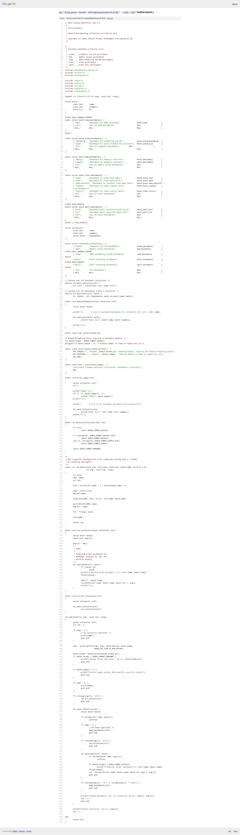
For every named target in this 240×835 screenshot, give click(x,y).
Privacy (22, 831)
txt (229, 831)
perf (133, 12)
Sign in (235, 4)
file (110, 18)
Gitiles (15, 831)
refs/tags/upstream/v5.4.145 (103, 12)
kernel (82, 12)
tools (126, 12)
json (236, 831)
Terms (29, 831)
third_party (70, 12)
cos (60, 12)
